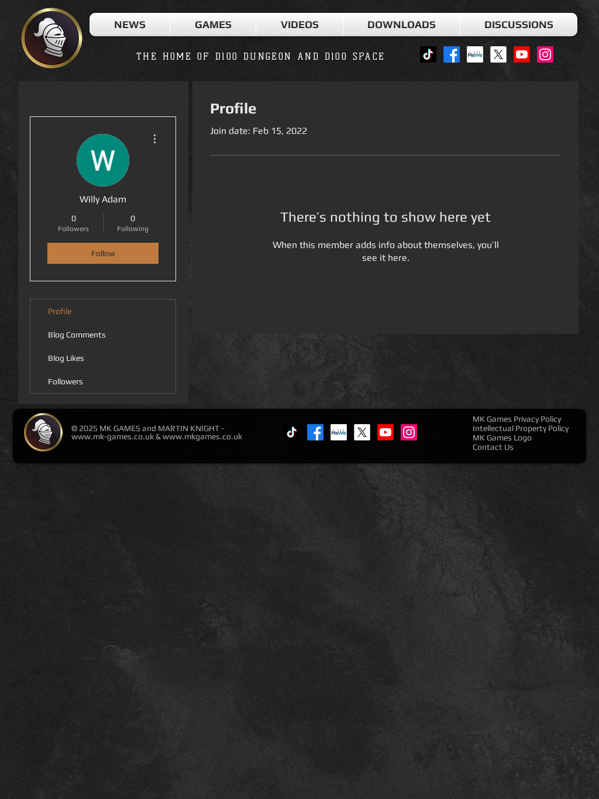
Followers (65, 381)
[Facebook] (451, 54)
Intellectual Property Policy (521, 428)
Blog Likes (66, 358)
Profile (59, 311)
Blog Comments (77, 334)
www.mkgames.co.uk (202, 436)
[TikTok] (428, 54)
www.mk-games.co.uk (112, 436)
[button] (213, 24)
